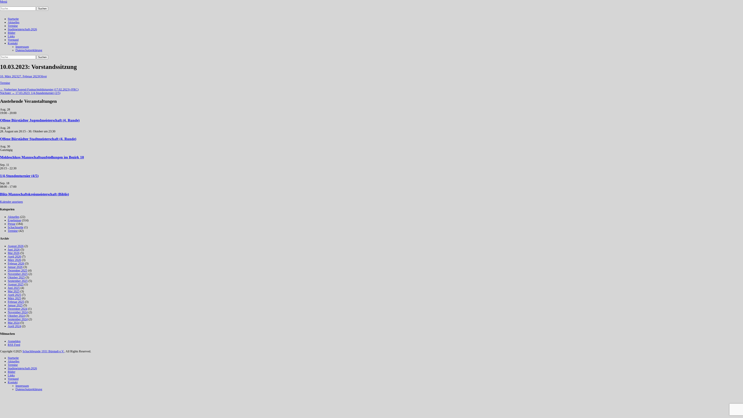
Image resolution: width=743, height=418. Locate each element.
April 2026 (14, 256)
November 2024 (18, 312)
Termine (13, 25)
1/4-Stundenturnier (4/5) (19, 176)
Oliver (43, 76)
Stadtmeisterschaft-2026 (22, 29)
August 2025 (16, 284)
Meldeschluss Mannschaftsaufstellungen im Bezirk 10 (42, 157)
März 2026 (14, 260)
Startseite (13, 19)
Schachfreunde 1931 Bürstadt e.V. (43, 351)
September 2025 (18, 281)
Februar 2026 (16, 263)
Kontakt (13, 43)
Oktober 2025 (16, 277)
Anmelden (14, 341)
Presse (11, 223)
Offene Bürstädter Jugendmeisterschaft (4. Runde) (40, 120)
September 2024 (18, 319)
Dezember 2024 (17, 308)
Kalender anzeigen (11, 201)
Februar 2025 (16, 301)
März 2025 (14, 298)
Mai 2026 (14, 253)
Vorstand (13, 39)
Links (11, 36)
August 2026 (16, 246)
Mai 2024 (14, 322)
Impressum (22, 46)
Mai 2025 (14, 291)
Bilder (11, 32)
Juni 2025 (14, 288)
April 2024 (14, 326)
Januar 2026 (15, 267)
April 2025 (14, 294)
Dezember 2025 (17, 270)
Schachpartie (15, 227)
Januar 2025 (15, 305)
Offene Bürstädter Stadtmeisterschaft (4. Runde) (38, 139)
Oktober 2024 (16, 315)
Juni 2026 (14, 249)
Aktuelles (13, 22)
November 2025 (18, 274)
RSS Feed (14, 344)
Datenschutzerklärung (28, 50)
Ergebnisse (14, 220)
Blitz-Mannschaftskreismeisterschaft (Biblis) (34, 194)
